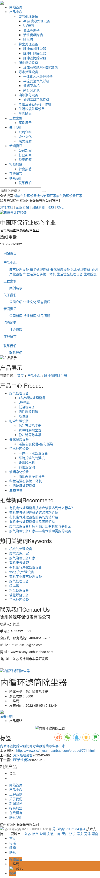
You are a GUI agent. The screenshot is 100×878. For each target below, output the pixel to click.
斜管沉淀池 (31, 90)
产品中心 (15, 11)
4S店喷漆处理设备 (36, 20)
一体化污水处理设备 (38, 76)
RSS (50, 207)
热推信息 (6, 207)
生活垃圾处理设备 (32, 108)
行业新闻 (25, 155)
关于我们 (15, 127)
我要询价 (6, 716)
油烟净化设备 (28, 94)
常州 (43, 833)
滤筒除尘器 (34, 745)
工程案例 (15, 118)
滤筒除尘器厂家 (53, 745)
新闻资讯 (15, 145)
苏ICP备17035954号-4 (68, 829)
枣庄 (65, 833)
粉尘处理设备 (28, 44)
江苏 (28, 833)
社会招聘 (25, 168)
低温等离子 (31, 30)
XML (60, 207)
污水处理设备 (28, 71)
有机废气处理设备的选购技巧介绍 (33, 512)
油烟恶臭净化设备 (36, 99)
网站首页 (15, 7)
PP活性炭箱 (21, 759)
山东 (57, 833)
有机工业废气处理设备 (25, 576)
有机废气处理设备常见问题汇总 (32, 521)
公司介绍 (25, 131)
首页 (20, 375)
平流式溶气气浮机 (36, 81)
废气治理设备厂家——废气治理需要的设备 (40, 530)
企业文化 (25, 136)
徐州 (35, 833)
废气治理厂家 (46, 195)
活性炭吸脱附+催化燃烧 (40, 67)
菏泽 (87, 833)
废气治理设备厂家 (69, 195)
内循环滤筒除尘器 (13, 745)
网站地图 (38, 207)
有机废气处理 (19, 562)
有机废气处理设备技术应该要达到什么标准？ (41, 507)
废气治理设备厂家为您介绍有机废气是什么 (40, 526)
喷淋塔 (28, 39)
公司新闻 (25, 150)
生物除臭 (25, 113)
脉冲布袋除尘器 (34, 48)
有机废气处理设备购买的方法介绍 (33, 517)
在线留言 (15, 173)
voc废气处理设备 (21, 571)
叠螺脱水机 (31, 85)
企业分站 (22, 207)
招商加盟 (15, 164)
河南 (95, 833)
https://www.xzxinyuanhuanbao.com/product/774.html (55, 750)
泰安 (80, 833)
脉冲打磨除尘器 (34, 53)
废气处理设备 (28, 16)
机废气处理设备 (25, 195)
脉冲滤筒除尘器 (34, 57)
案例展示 (25, 122)
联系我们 (15, 178)
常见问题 (25, 159)
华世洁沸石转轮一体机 (35, 104)
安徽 (50, 833)
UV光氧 (28, 25)
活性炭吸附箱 (33, 34)
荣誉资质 (25, 141)
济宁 (72, 833)
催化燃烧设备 (28, 62)
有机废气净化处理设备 (25, 567)
